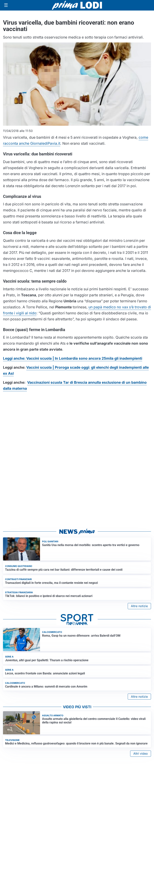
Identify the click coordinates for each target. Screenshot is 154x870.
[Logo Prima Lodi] (77, 5)
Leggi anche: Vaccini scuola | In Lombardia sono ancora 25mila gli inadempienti (72, 358)
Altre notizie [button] (139, 606)
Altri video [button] (140, 753)
